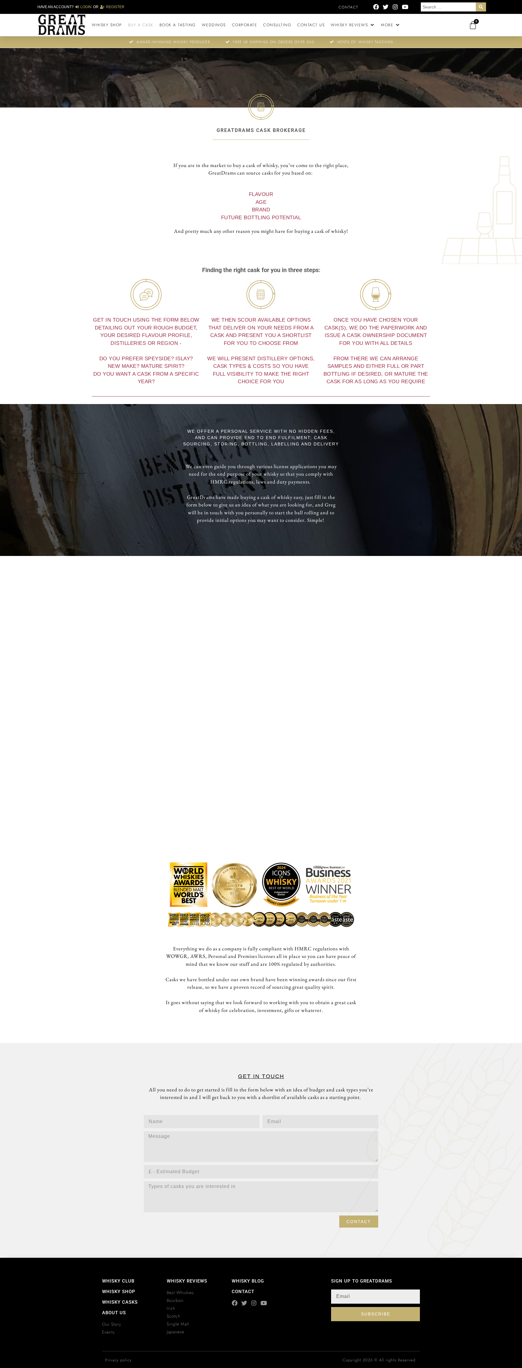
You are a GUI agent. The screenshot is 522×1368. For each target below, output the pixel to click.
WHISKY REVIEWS (187, 1281)
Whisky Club (118, 1281)
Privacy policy (118, 1360)
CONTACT (243, 1291)
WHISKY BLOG (248, 1281)
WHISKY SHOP (118, 1291)
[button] (353, 25)
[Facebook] (376, 7)
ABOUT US (114, 1312)
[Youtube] (405, 7)
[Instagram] (395, 7)
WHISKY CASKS (120, 1302)
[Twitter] (385, 7)
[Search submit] (481, 6)
